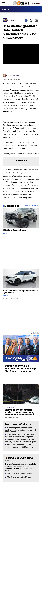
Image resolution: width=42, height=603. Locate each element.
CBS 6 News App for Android (19, 474)
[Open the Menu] (4, 3)
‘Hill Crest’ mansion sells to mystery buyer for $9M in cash (19, 446)
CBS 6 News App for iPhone (18, 477)
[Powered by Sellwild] (36, 333)
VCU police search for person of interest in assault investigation (20, 436)
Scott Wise (14, 76)
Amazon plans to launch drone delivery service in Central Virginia (20, 441)
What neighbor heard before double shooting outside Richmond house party (20, 430)
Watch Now (35, 3)
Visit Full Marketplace (32, 206)
